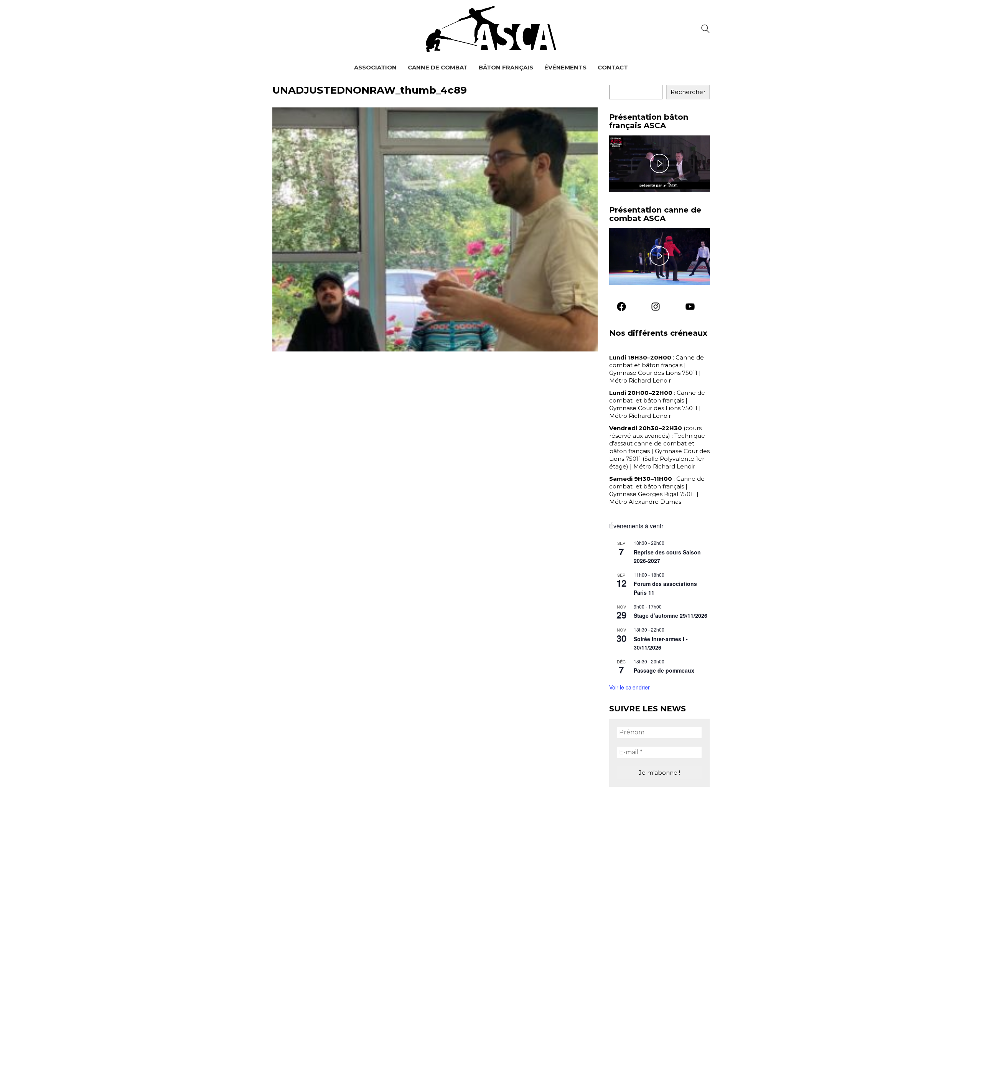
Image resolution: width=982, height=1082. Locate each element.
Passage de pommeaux (664, 670)
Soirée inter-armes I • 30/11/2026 (661, 643)
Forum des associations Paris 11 (665, 588)
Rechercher (688, 92)
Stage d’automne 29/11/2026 (670, 615)
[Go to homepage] (491, 29)
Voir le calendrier (629, 687)
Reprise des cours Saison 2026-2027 (667, 556)
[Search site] (705, 30)
